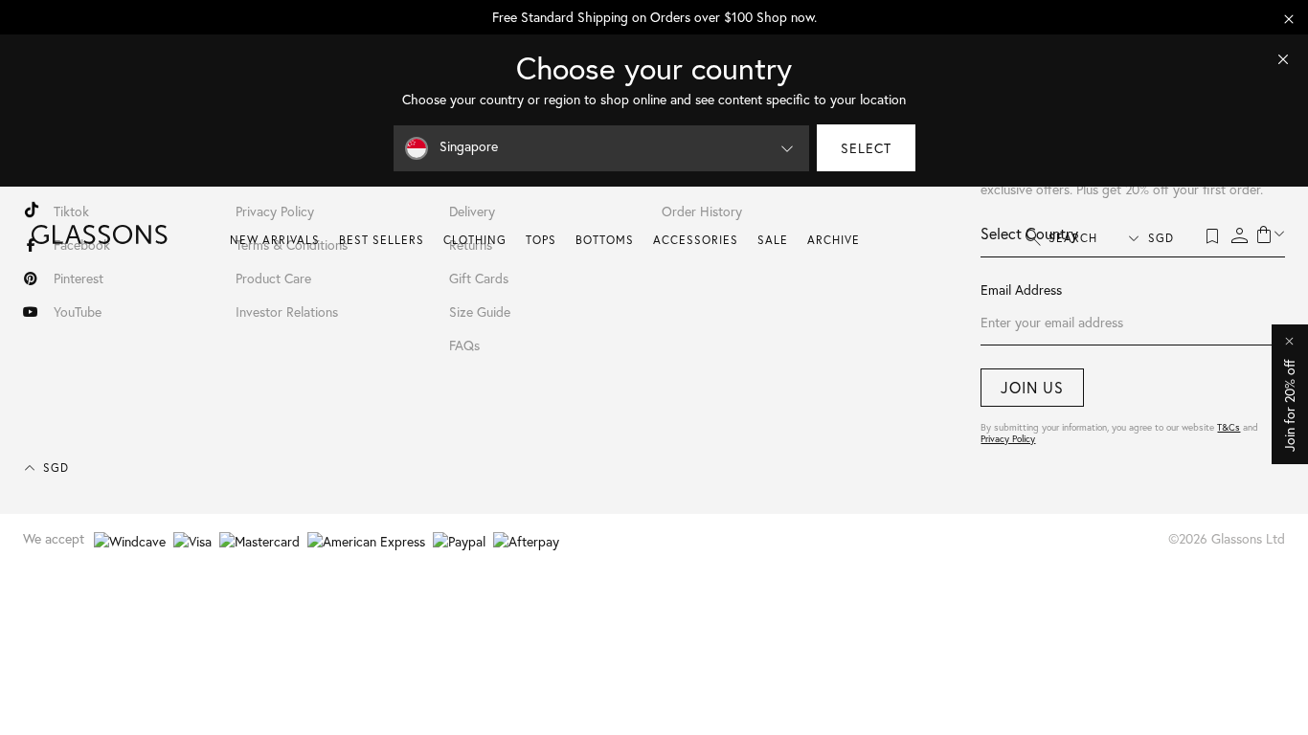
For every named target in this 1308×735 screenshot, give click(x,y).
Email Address (1021, 289)
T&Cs (1228, 427)
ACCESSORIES (695, 240)
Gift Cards (478, 278)
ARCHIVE (833, 240)
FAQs (464, 345)
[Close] (1283, 59)
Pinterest (78, 278)
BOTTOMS (604, 240)
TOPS (541, 240)
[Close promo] (1289, 19)
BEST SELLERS (381, 240)
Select (866, 148)
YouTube (77, 311)
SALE (772, 240)
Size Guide (479, 311)
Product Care (273, 278)
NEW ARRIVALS (275, 240)
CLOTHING (475, 240)
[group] (654, 17)
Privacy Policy (1008, 439)
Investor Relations (287, 311)
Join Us (1032, 387)
